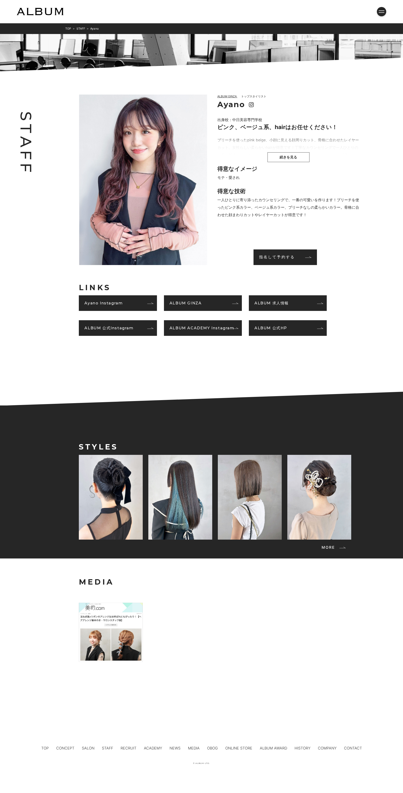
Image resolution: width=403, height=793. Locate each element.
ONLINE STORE (238, 748)
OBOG (212, 748)
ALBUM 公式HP (270, 328)
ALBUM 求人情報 (271, 303)
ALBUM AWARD (273, 748)
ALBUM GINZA (186, 303)
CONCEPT (65, 748)
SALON (88, 748)
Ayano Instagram (103, 303)
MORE (328, 547)
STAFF (107, 748)
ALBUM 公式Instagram (108, 328)
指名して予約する (277, 257)
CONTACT (353, 748)
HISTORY (302, 748)
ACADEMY (153, 748)
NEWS (175, 748)
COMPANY (327, 748)
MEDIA (194, 748)
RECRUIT (128, 748)
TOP (45, 748)
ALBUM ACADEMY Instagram (202, 328)
